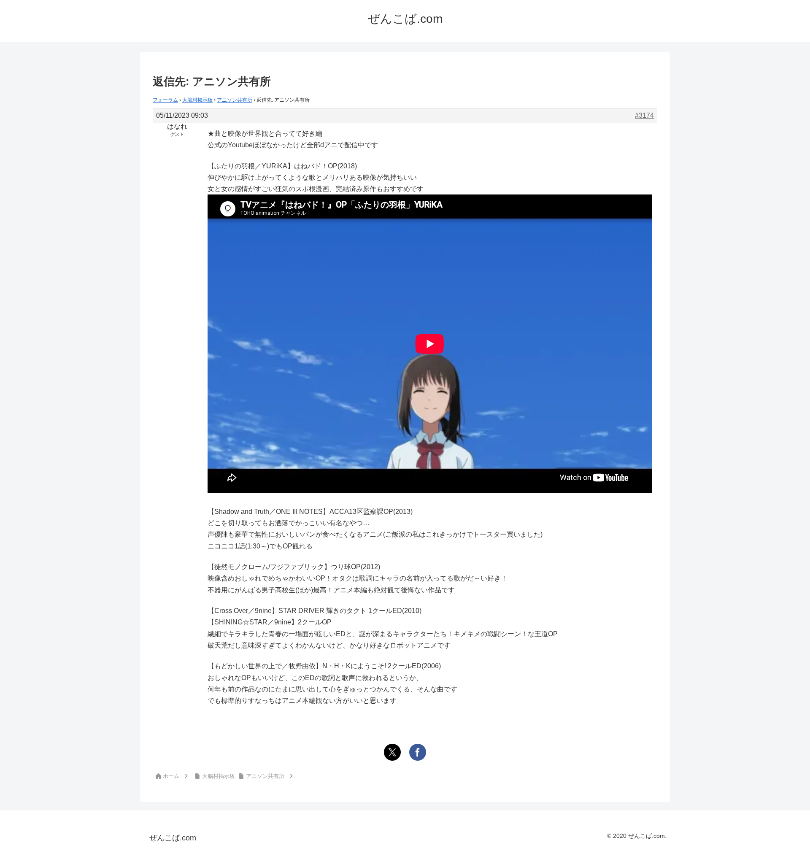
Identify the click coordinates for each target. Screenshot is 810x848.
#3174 (644, 115)
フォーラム (165, 100)
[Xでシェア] (392, 752)
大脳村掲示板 (197, 100)
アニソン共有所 (234, 100)
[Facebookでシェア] (417, 752)
